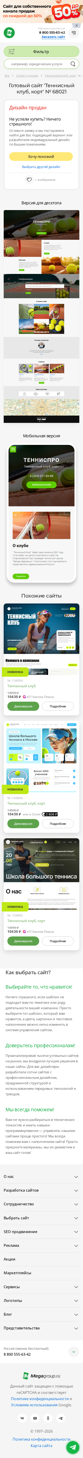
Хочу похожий (41, 156)
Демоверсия (23, 706)
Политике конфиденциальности (40, 1398)
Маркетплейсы (17, 1272)
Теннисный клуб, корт (26, 803)
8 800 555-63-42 (52, 32)
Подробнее (58, 706)
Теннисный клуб (21, 686)
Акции (9, 1259)
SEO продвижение (20, 1231)
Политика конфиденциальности (41, 1439)
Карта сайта (41, 1445)
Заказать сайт (53, 37)
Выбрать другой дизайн (41, 167)
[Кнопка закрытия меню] (79, 3)
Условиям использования (35, 1404)
